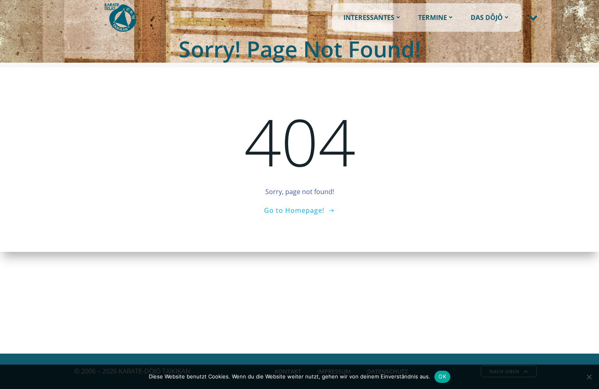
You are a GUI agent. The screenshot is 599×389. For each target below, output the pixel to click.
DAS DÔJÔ (487, 17)
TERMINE (432, 17)
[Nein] (589, 377)
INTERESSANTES (369, 17)
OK (442, 376)
